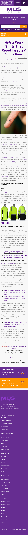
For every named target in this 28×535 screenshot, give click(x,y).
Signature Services (5, 517)
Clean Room (4, 443)
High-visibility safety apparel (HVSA (12, 157)
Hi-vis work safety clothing (17, 167)
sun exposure (13, 82)
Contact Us (3, 463)
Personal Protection (6, 420)
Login (18, 3)
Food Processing (5, 440)
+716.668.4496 (7, 411)
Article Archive (4, 514)
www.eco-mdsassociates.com (8, 415)
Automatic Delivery (5, 520)
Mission (3, 460)
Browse (5, 34)
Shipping (3, 494)
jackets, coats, (11, 161)
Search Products (7, 29)
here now (18, 60)
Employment (4, 472)
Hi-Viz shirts (5, 176)
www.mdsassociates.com (7, 413)
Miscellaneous (4, 430)
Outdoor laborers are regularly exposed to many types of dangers (13, 68)
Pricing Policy (4, 485)
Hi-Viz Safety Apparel (16, 346)
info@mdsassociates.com (14, 357)
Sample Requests (5, 466)
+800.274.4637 (9, 409)
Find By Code (20, 29)
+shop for (20, 58)
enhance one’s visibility (11, 144)
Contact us (8, 369)
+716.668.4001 (17, 409)
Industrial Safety (5, 449)
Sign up (6, 380)
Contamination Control (6, 423)
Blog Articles (5, 502)
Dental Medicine (5, 437)
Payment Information (6, 482)
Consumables (4, 427)
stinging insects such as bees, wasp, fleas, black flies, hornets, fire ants (14, 106)
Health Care (4, 446)
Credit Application (5, 479)
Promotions (5, 523)
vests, (25, 159)
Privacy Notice (4, 488)
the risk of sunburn (11, 91)
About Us (3, 457)
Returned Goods (5, 491)
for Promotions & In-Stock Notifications (10, 384)
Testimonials (4, 469)
